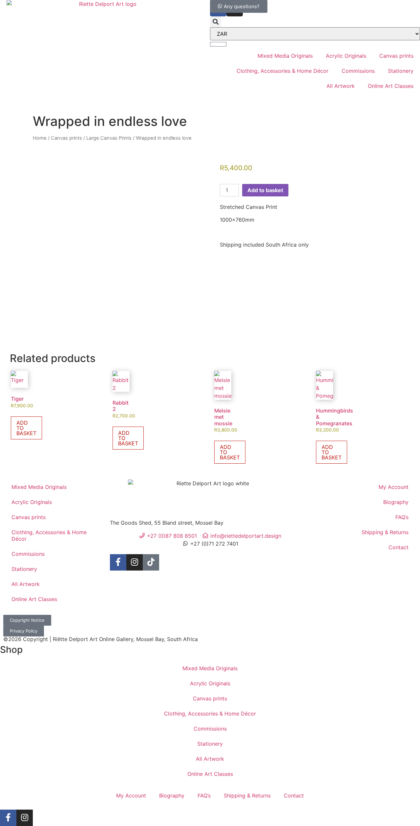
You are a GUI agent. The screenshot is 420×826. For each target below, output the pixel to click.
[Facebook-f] (118, 562)
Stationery (400, 71)
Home (40, 138)
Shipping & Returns (385, 532)
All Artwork (340, 86)
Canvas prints (396, 55)
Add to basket (265, 190)
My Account (394, 487)
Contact (398, 547)
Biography (396, 502)
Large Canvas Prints (109, 138)
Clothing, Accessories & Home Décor (282, 71)
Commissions (358, 71)
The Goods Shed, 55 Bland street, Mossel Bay (166, 522)
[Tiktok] (151, 562)
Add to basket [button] (26, 427)
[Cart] (218, 44)
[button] (215, 21)
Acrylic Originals (346, 55)
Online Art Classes (390, 86)
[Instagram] (134, 562)
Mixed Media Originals (285, 55)
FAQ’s (402, 517)
